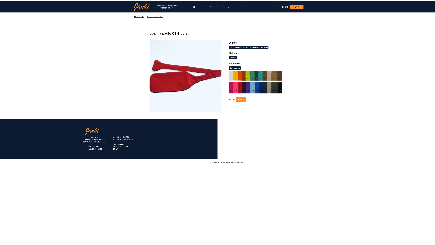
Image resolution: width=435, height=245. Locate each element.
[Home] (194, 7)
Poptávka (296, 7)
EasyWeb (207, 162)
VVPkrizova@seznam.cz (124, 139)
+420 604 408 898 (122, 137)
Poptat (241, 99)
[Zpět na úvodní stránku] (141, 6)
